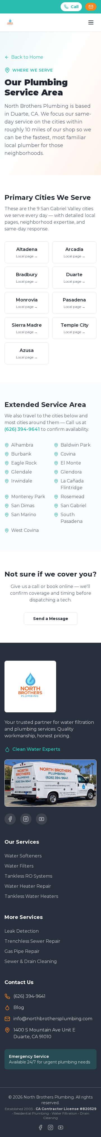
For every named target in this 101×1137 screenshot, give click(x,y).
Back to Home (27, 57)
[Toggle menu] (91, 22)
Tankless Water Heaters (31, 896)
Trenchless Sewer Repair (32, 941)
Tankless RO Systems (28, 876)
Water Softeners (23, 856)
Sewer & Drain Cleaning (30, 961)
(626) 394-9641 (22, 429)
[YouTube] (41, 819)
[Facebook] (10, 819)
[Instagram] (25, 819)
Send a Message (50, 618)
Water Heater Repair (27, 886)
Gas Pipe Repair (22, 951)
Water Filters (18, 866)
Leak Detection (21, 931)
